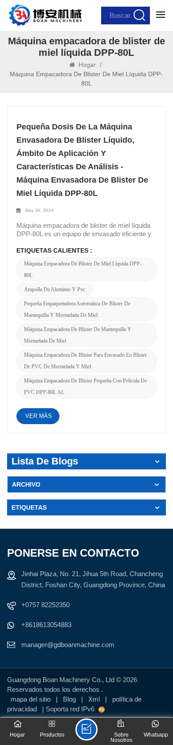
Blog (70, 699)
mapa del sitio (31, 699)
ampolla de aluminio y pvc (54, 289)
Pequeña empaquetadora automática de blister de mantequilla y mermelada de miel (77, 309)
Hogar (87, 64)
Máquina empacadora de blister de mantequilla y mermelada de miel (77, 335)
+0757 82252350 (45, 604)
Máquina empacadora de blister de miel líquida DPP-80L (83, 269)
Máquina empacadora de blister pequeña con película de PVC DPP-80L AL (85, 386)
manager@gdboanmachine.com (67, 644)
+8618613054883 (46, 624)
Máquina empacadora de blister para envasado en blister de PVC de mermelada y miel (85, 361)
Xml (94, 699)
